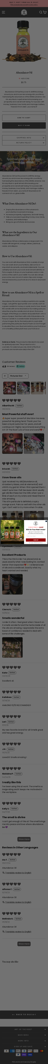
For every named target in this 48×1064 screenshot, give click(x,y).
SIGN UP (35, 540)
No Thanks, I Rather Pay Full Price (35, 542)
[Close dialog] (46, 521)
